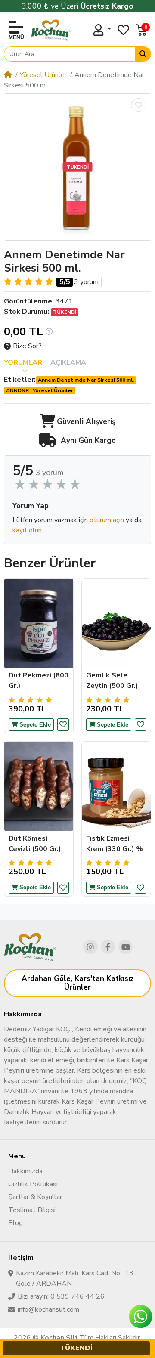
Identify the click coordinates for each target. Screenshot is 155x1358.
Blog (15, 1223)
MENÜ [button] (16, 37)
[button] (141, 30)
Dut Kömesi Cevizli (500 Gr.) (35, 844)
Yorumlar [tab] (23, 362)
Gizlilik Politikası (33, 1184)
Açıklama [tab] (68, 362)
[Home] (8, 75)
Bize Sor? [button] (27, 346)
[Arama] (143, 54)
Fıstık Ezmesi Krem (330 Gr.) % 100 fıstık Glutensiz (114, 844)
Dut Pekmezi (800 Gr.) (38, 680)
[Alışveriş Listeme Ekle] (138, 105)
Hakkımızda (25, 1171)
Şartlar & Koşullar (35, 1197)
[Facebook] (108, 947)
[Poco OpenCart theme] (30, 947)
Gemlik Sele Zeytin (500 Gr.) (112, 680)
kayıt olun (27, 530)
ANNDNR (17, 390)
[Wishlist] (123, 30)
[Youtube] (125, 947)
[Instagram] (90, 947)
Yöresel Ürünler (43, 75)
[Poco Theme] (51, 30)
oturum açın (107, 520)
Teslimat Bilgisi (32, 1210)
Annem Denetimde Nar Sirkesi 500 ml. (86, 380)
